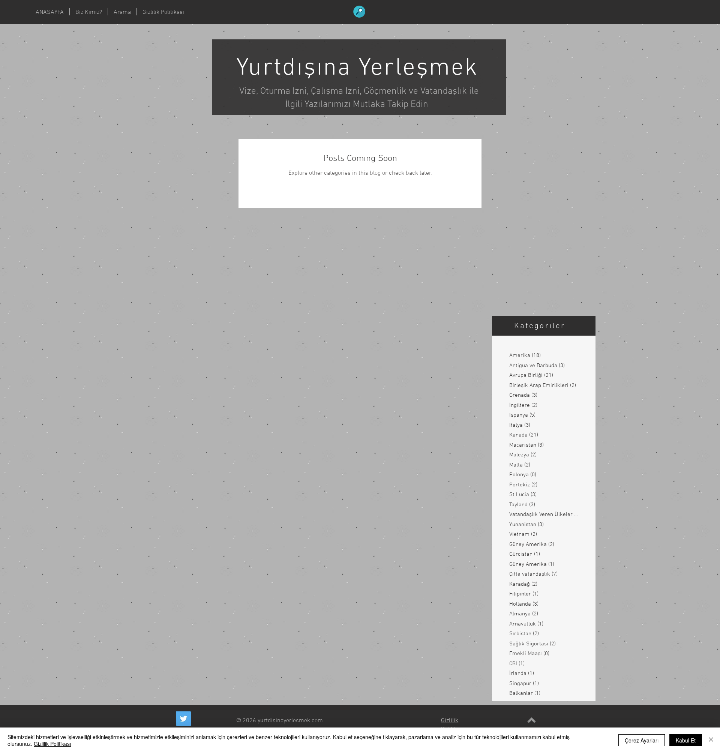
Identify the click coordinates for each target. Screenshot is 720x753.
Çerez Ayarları (641, 740)
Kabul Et (686, 740)
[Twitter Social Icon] (183, 718)
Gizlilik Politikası (52, 743)
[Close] (711, 740)
